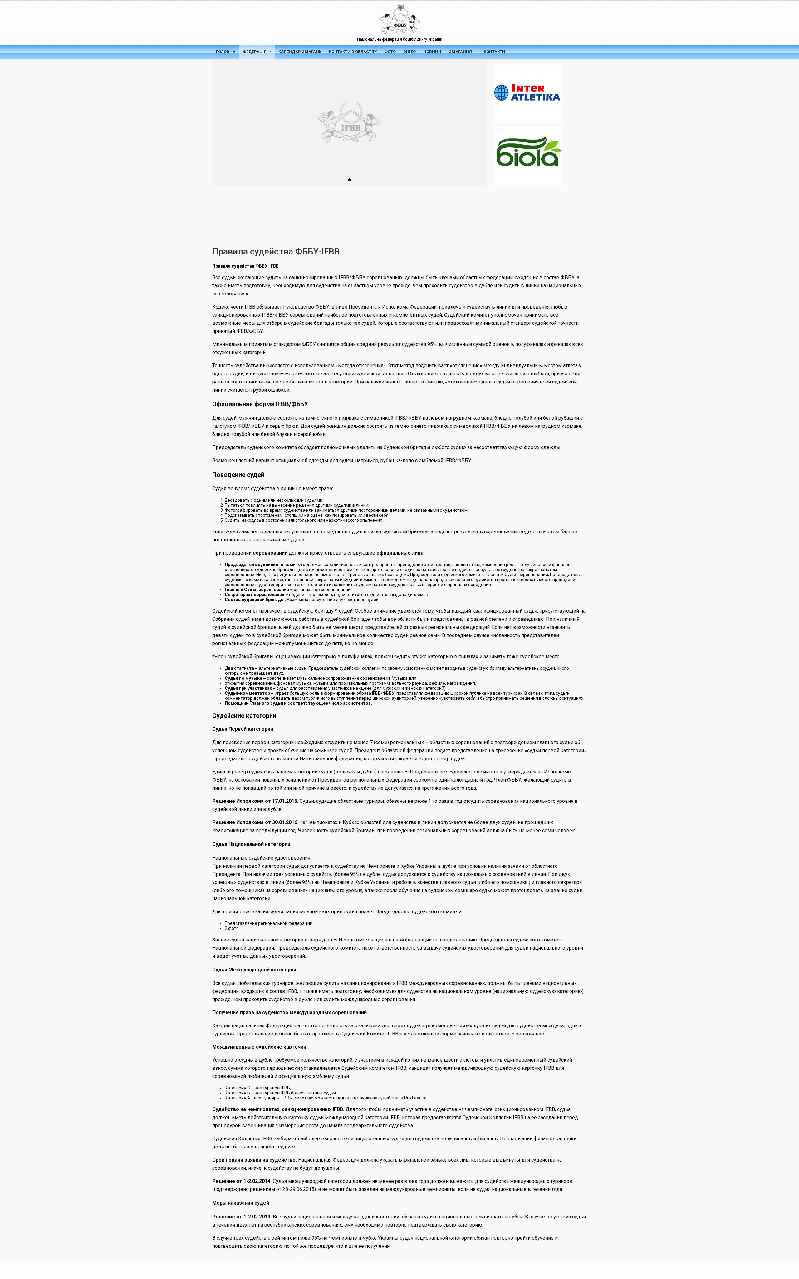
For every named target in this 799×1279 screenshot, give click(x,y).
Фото (390, 51)
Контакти (494, 51)
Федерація (255, 51)
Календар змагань (299, 51)
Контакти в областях (353, 51)
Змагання (460, 51)
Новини (432, 51)
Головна (225, 51)
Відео (409, 51)
